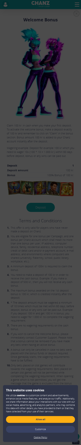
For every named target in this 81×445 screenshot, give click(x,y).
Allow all (40, 419)
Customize (40, 429)
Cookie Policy (40, 437)
